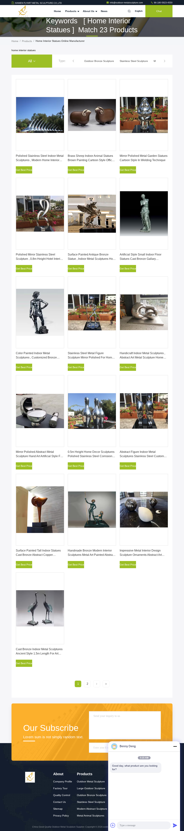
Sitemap (58, 808)
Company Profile (62, 781)
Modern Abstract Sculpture (92, 808)
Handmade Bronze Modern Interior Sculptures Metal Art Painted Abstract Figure (91, 555)
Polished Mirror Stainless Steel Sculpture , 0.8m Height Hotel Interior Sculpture (39, 259)
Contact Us (59, 802)
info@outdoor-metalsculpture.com (126, 2)
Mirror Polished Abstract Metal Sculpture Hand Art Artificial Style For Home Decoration (39, 456)
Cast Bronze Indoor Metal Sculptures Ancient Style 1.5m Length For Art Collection (39, 653)
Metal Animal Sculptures (90, 815)
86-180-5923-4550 (162, 2)
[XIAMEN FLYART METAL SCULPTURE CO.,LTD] (23, 11)
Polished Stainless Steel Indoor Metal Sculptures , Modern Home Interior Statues (40, 160)
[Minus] (175, 746)
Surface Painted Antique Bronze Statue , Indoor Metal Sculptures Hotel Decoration (92, 259)
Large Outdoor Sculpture (91, 788)
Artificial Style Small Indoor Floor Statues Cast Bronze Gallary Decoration (140, 259)
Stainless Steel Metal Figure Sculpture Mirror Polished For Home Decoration (91, 357)
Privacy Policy (61, 815)
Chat (159, 11)
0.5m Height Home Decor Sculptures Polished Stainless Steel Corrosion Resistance (91, 456)
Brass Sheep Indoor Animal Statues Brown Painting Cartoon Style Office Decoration (91, 160)
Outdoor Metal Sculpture (91, 781)
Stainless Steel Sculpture (91, 802)
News (104, 11)
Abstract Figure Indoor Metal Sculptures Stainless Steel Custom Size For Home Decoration (142, 456)
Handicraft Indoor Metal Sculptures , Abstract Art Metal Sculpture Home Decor (142, 357)
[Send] (175, 825)
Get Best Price (24, 169)
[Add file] (112, 825)
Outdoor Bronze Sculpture (92, 795)
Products (71, 11)
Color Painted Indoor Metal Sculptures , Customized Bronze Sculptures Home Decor (36, 357)
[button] (73, 61)
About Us (89, 11)
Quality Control (61, 795)
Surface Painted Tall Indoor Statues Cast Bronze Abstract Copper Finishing (38, 555)
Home (57, 11)
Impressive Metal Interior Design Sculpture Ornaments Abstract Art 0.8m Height (141, 555)
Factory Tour (60, 788)
